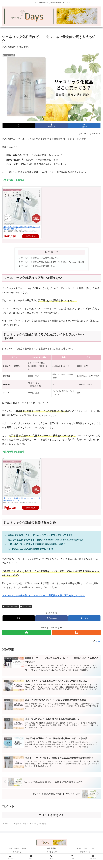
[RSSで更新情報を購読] (76, 632)
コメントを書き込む (51, 815)
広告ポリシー (18, 852)
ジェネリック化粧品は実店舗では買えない (40, 258)
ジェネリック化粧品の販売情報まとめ (38, 266)
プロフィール (85, 852)
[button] (95, 528)
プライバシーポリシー (85, 848)
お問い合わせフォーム (18, 848)
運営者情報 (51, 848)
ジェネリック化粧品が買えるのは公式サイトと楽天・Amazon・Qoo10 (52, 262)
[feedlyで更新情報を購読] (26, 632)
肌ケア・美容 (27, 606)
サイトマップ (51, 852)
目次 (47, 252)
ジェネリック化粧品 (11, 606)
